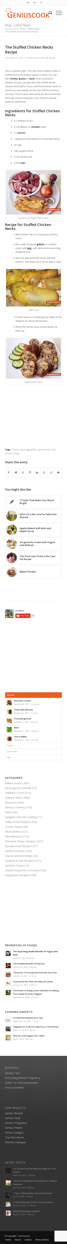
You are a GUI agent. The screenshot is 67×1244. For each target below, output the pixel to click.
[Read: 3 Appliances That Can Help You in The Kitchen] (8, 1029)
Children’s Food (14, 793)
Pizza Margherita (22, 718)
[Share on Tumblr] (44, 472)
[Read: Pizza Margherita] (9, 720)
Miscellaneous (13, 836)
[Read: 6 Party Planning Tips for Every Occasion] (8, 1204)
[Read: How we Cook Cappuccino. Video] (8, 1038)
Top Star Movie (14, 1137)
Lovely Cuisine (13, 826)
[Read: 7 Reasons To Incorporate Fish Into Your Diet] (8, 974)
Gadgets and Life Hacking (20, 817)
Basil (16, 727)
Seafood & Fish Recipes (19, 860)
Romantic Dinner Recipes (20, 841)
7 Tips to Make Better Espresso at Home (32, 1193)
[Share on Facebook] (8, 472)
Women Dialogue (15, 1142)
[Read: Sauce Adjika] (9, 738)
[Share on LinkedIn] (37, 472)
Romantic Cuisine (22, 700)
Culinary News (13, 797)
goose (41, 449)
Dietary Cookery (15, 807)
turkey (16, 453)
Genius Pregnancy (16, 1123)
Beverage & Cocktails (18, 788)
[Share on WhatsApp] (22, 472)
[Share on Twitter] (16, 472)
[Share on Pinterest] (30, 472)
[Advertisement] (35, 419)
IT (41, 2)
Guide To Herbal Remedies (22, 1082)
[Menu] (57, 13)
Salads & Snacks (48, 57)
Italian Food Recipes (17, 822)
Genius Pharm (13, 1127)
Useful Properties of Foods (22, 870)
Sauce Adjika (20, 736)
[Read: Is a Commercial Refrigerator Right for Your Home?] (8, 1170)
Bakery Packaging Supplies (26, 1211)
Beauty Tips (12, 1073)
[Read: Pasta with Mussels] (9, 711)
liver (48, 449)
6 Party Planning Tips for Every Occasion (33, 1202)
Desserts (11, 802)
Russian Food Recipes (18, 846)
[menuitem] (28, 3)
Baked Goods (13, 783)
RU (34, 2)
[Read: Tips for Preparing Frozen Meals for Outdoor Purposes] (8, 1183)
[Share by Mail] (58, 472)
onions (8, 453)
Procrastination (14, 1087)
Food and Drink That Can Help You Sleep (33, 981)
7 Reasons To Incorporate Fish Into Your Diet (35, 972)
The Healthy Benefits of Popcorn (29, 963)
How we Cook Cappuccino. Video (29, 1035)
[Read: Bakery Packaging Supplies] (8, 1213)
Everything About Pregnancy (22, 1078)
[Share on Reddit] (51, 472)
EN (28, 2)
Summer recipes (15, 865)
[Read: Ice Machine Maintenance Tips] (8, 1020)
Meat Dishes (33, 57)
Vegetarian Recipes (17, 875)
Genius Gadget (14, 1132)
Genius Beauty (14, 1113)
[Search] (48, 13)
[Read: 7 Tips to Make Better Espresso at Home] (8, 1195)
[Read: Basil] (9, 729)
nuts (53, 449)
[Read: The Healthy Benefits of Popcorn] (8, 965)
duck (22, 449)
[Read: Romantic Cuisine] (9, 702)
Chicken (15, 449)
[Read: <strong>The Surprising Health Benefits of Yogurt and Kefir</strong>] (8, 953)
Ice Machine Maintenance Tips (28, 1017)
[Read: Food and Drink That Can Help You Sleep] (8, 983)
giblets (34, 449)
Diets (8, 812)
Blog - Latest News (17, 25)
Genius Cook (12, 1118)
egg (27, 449)
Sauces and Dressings (18, 855)
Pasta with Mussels (23, 709)
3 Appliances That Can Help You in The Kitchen (36, 1026)
